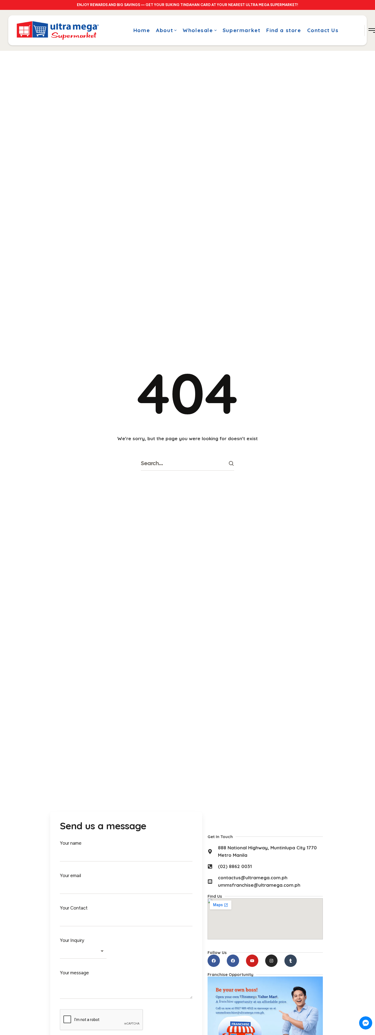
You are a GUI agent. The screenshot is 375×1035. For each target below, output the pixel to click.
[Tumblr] (290, 961)
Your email (70, 875)
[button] (175, 30)
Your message (74, 972)
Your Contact (74, 908)
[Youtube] (252, 961)
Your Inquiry (72, 940)
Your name (71, 843)
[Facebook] (214, 961)
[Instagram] (271, 961)
